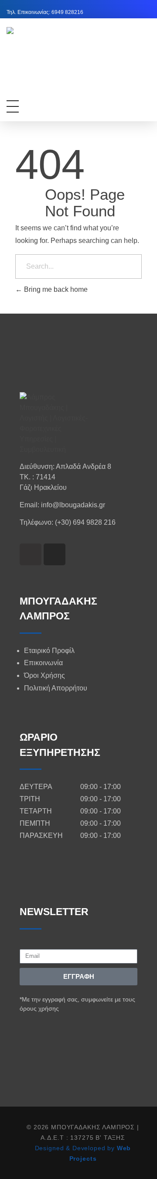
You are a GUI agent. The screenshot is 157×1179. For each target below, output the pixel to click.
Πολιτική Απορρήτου (55, 688)
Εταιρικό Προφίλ (49, 650)
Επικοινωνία (43, 662)
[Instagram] (54, 554)
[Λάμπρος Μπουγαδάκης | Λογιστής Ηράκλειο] (77, 63)
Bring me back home (55, 289)
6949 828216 (67, 12)
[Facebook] (30, 554)
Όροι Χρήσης (44, 675)
